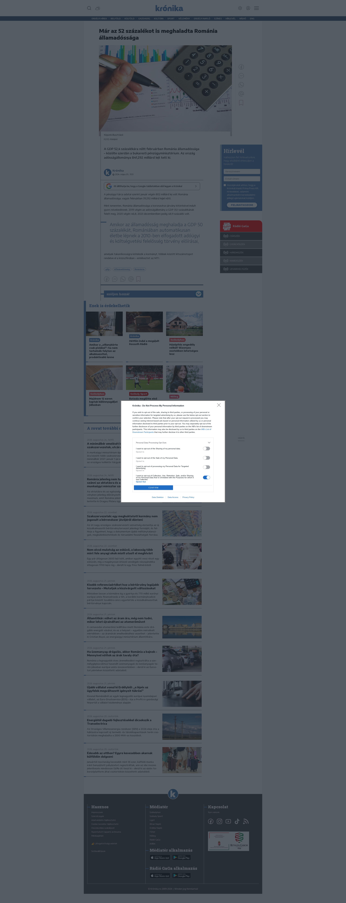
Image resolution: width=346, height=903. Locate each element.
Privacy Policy (188, 497)
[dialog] (173, 451)
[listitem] (173, 442)
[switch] (206, 448)
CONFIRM (154, 488)
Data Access (173, 497)
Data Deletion (158, 497)
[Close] (219, 405)
